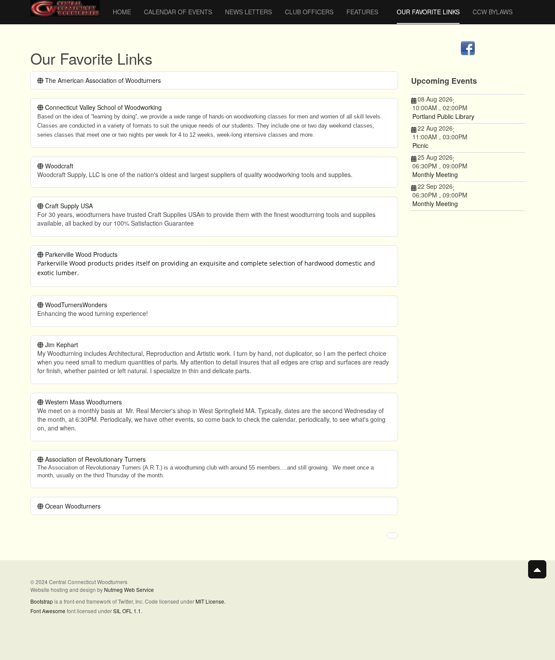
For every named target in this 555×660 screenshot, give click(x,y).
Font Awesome (47, 610)
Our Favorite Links (428, 11)
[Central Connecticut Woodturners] (65, 8)
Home (122, 11)
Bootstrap (41, 601)
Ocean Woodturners (73, 506)
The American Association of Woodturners (103, 80)
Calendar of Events (178, 11)
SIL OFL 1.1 (127, 610)
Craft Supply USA (69, 205)
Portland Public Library (443, 116)
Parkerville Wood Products (81, 254)
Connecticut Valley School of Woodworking (103, 107)
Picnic (420, 145)
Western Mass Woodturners (83, 401)
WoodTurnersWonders (76, 304)
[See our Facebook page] (468, 48)
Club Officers (309, 11)
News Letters (248, 11)
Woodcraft (59, 165)
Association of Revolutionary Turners (95, 459)
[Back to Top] (537, 569)
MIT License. (210, 601)
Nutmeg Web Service (129, 589)
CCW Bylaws (493, 11)
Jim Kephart (61, 344)
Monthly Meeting (435, 174)
